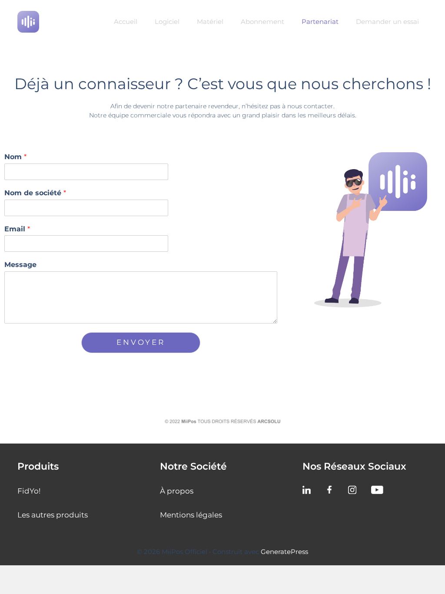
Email (17, 229)
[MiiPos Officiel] (28, 21)
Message (20, 264)
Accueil (125, 21)
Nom (15, 157)
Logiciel (167, 21)
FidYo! (28, 491)
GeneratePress (284, 551)
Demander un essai (387, 21)
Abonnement (262, 21)
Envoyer (140, 342)
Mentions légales (191, 515)
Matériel (210, 21)
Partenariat (320, 21)
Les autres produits (52, 515)
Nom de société (35, 193)
